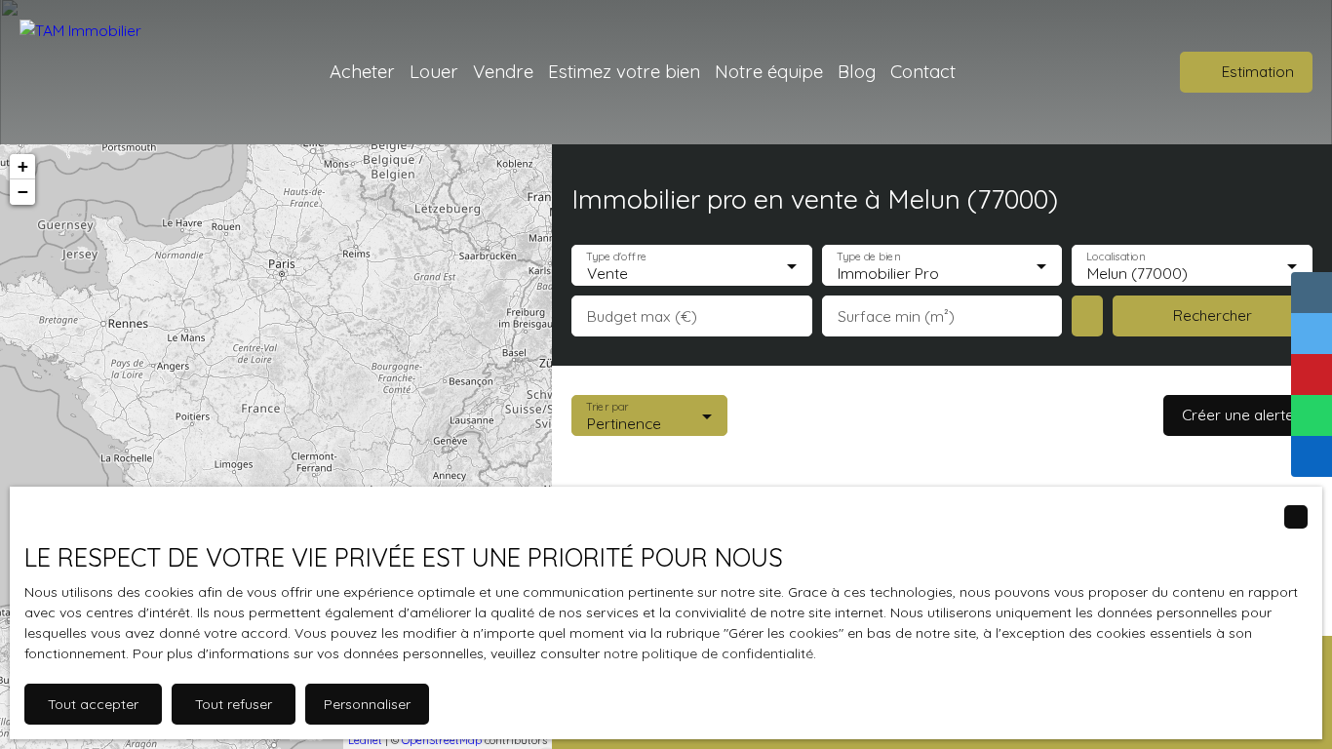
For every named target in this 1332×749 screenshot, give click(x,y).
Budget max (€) (642, 316)
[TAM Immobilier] (92, 72)
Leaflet (365, 740)
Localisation (1116, 256)
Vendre (503, 71)
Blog (857, 71)
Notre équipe (769, 71)
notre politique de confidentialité (708, 653)
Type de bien (868, 256)
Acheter (362, 71)
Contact (923, 71)
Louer (434, 71)
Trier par (607, 406)
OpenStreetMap (442, 740)
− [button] (23, 191)
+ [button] (23, 166)
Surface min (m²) (896, 316)
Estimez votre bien (624, 71)
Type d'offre (616, 256)
